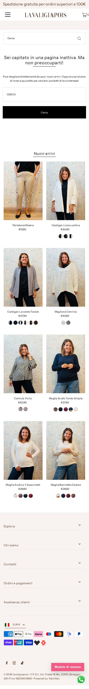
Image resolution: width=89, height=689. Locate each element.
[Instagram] (14, 663)
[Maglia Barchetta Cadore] (65, 450)
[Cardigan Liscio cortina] (65, 190)
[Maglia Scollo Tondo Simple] (65, 364)
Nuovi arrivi (44, 153)
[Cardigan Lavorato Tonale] (23, 277)
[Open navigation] (7, 14)
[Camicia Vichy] (23, 364)
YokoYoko (54, 678)
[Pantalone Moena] (23, 190)
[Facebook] (7, 663)
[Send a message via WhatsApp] (81, 679)
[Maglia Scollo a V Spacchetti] (23, 450)
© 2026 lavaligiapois (16, 674)
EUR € (16, 624)
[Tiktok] (22, 663)
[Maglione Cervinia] (65, 277)
